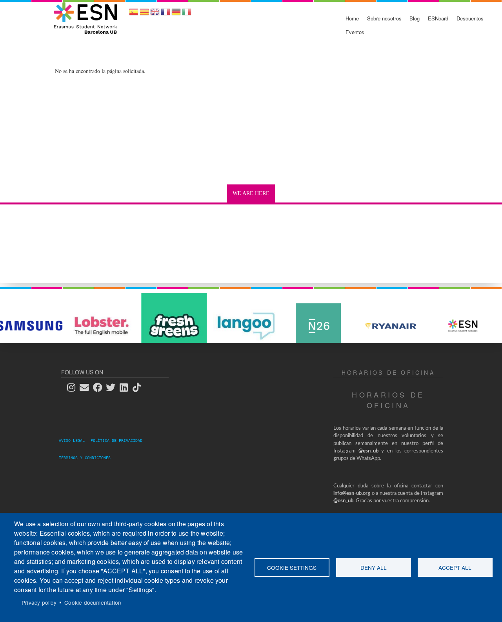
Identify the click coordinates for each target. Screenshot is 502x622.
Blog (414, 18)
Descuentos (470, 18)
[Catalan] (144, 14)
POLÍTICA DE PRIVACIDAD (119, 440)
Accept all (454, 567)
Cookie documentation (92, 602)
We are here (251, 193)
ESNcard (438, 18)
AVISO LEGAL (74, 440)
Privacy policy (39, 602)
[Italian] (186, 14)
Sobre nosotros (384, 18)
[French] (165, 14)
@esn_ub (368, 451)
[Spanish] (133, 14)
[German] (176, 14)
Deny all (373, 567)
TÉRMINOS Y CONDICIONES (85, 458)
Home (352, 18)
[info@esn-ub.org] (86, 387)
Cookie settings (291, 567)
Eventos (355, 32)
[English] (155, 14)
